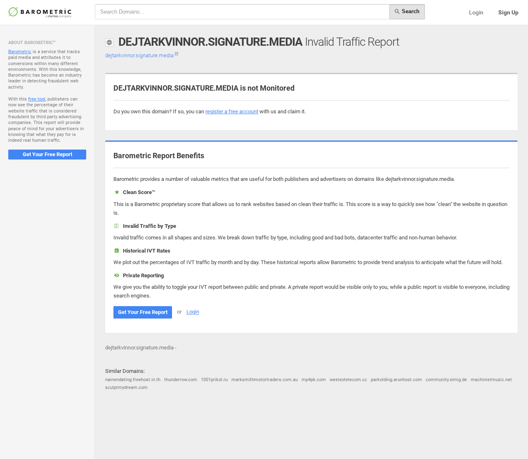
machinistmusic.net (491, 379)
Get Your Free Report (47, 154)
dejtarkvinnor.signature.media (140, 55)
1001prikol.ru (214, 379)
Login (476, 12)
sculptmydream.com (126, 387)
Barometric (19, 51)
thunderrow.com (180, 379)
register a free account (231, 111)
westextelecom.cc (348, 379)
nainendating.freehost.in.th (132, 379)
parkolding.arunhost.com (396, 379)
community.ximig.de (446, 379)
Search (410, 11)
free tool (36, 99)
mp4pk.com (314, 379)
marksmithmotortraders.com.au (264, 379)
